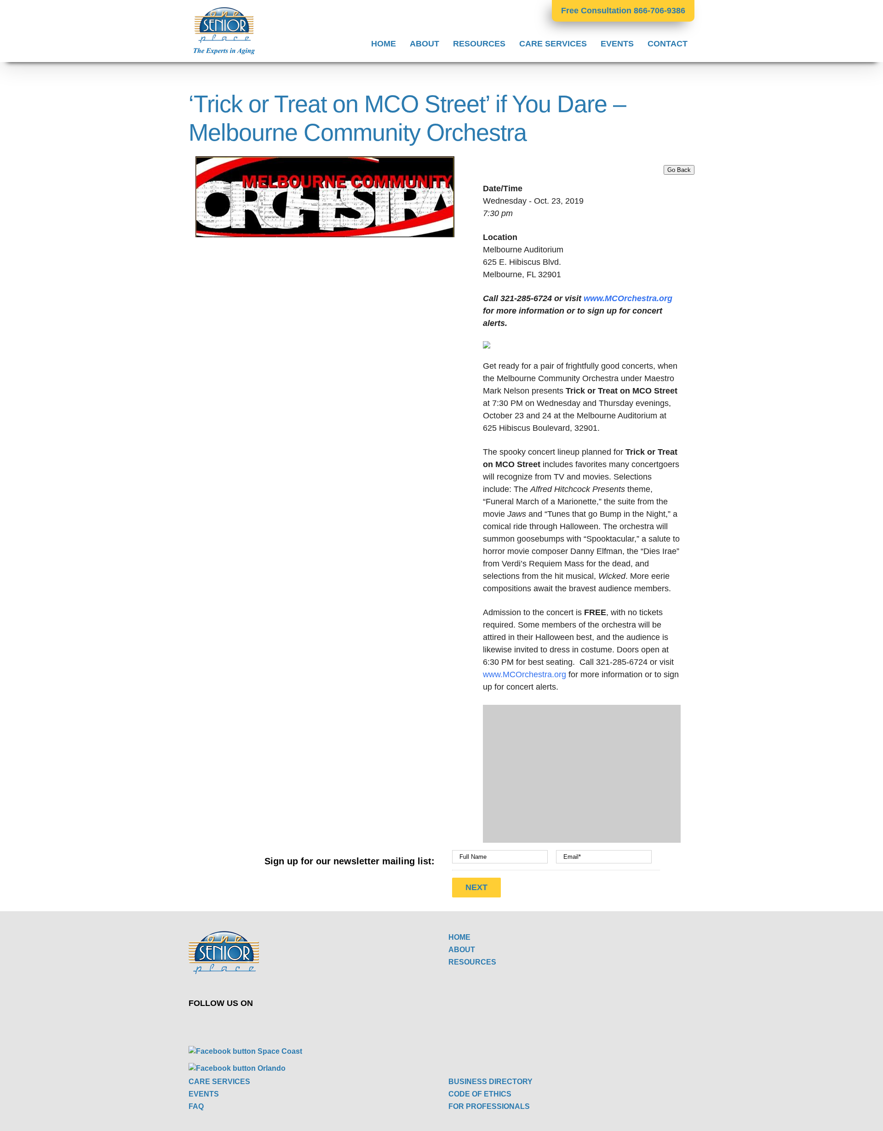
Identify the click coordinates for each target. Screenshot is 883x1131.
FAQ (196, 1106)
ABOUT (461, 950)
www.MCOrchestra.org (628, 298)
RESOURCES (472, 962)
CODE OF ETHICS (479, 1094)
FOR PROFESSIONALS (489, 1106)
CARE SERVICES (219, 1081)
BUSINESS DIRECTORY (490, 1081)
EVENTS (204, 1094)
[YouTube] (327, 1023)
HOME (459, 937)
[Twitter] (305, 1023)
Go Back (679, 169)
